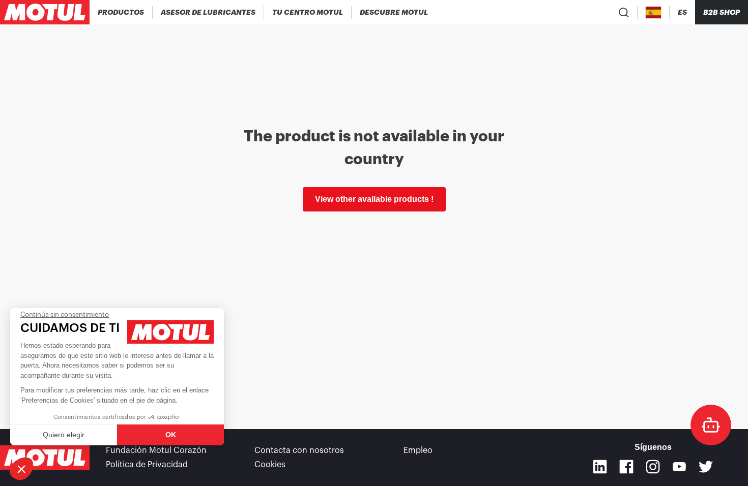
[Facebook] (626, 467)
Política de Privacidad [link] (147, 465)
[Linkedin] (600, 467)
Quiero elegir (63, 435)
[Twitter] (706, 467)
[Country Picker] (654, 12)
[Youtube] (679, 467)
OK (170, 435)
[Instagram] (653, 467)
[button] (21, 469)
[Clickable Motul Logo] (45, 12)
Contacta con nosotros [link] (299, 450)
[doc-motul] (711, 425)
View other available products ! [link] (374, 199)
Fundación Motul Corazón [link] (156, 450)
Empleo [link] (418, 450)
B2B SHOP (721, 12)
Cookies (269, 465)
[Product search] (624, 12)
